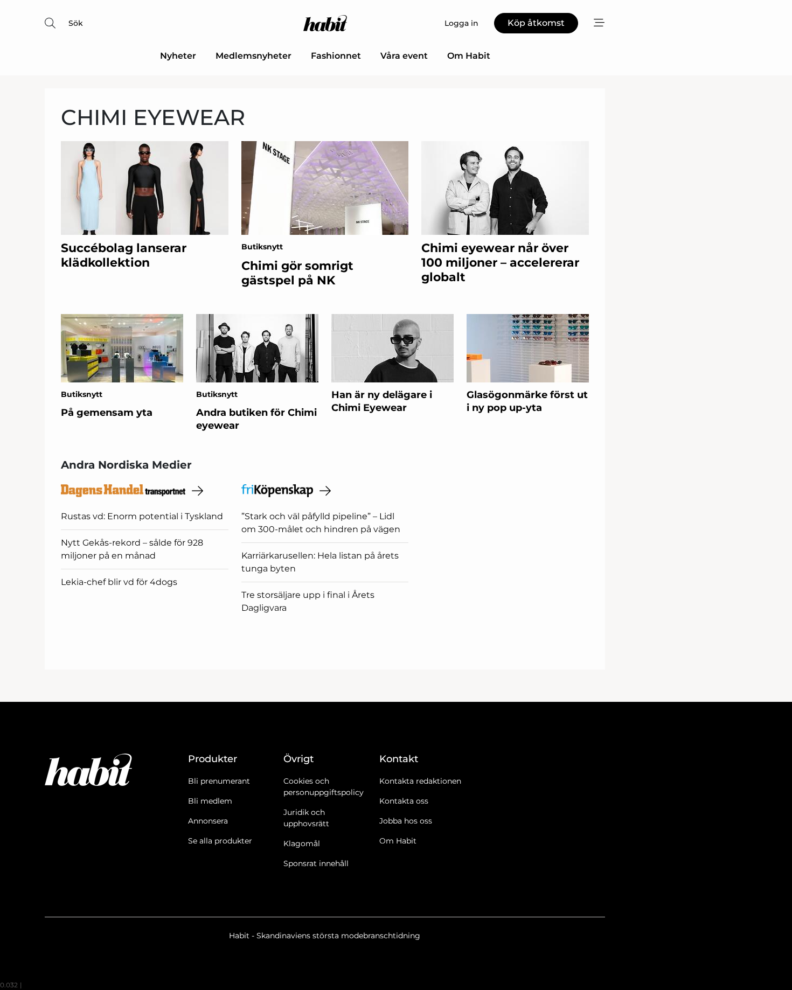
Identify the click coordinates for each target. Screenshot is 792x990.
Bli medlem (210, 801)
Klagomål (301, 843)
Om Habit (468, 56)
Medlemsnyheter (253, 56)
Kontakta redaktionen (420, 781)
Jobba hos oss (405, 821)
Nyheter (178, 56)
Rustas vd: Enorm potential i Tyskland (142, 516)
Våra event (404, 56)
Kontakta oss (403, 801)
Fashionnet (336, 56)
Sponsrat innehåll (316, 863)
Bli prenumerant (219, 781)
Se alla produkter (220, 841)
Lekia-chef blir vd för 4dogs (119, 582)
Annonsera (208, 821)
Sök (75, 23)
